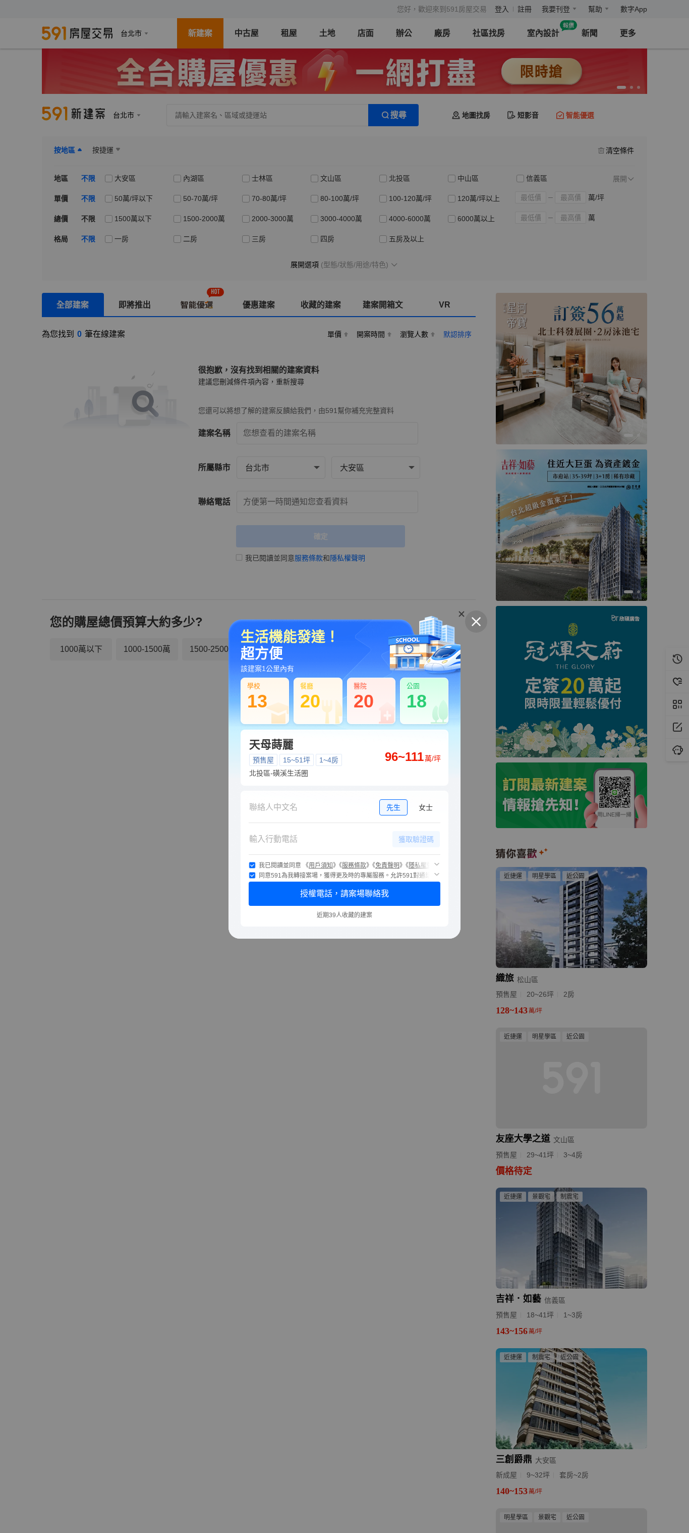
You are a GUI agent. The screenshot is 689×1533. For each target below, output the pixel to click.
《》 (321, 865)
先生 (393, 807)
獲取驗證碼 (416, 839)
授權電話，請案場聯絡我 (344, 893)
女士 (426, 807)
